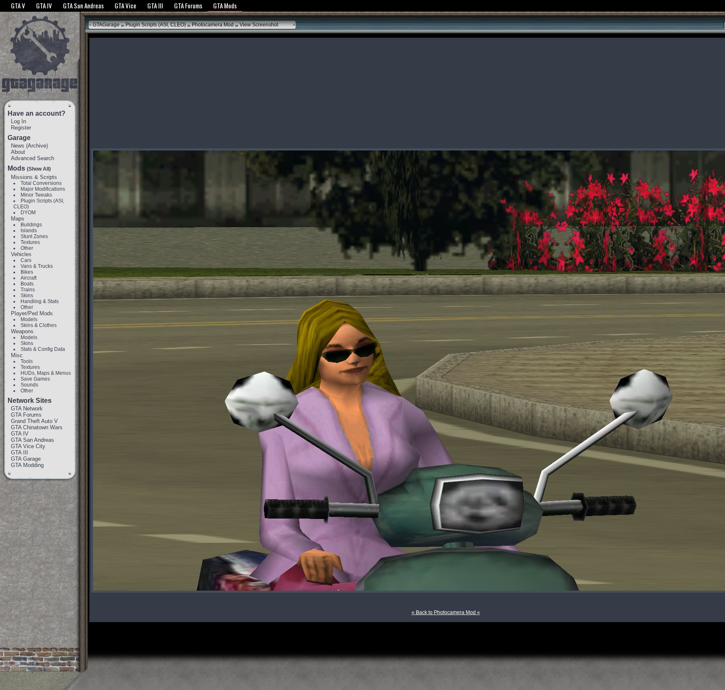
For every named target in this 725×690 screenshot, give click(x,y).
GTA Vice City (28, 446)
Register (21, 128)
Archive (37, 146)
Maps (17, 218)
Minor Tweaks (36, 195)
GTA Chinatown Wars (37, 427)
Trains (28, 290)
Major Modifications (43, 189)
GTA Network (27, 408)
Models (29, 319)
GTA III (19, 452)
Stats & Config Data (43, 349)
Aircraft (29, 278)
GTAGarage (106, 25)
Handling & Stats (40, 301)
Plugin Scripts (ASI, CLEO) (155, 25)
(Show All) (39, 169)
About (18, 152)
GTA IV (20, 434)
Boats (27, 284)
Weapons (22, 331)
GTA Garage (26, 459)
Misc (17, 355)
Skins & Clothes (39, 325)
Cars (26, 260)
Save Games (35, 379)
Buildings (31, 225)
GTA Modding (27, 465)
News (17, 146)
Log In (18, 121)
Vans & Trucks (37, 266)
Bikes (27, 272)
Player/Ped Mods (32, 313)
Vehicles (21, 254)
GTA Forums (26, 415)
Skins (27, 295)
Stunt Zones (34, 236)
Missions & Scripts (34, 177)
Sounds (29, 385)
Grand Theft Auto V (34, 421)
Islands (29, 230)
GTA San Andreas (32, 440)
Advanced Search (32, 158)
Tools (27, 361)
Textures (30, 242)
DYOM (28, 212)
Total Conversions (41, 183)
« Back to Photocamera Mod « (446, 612)
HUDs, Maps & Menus (46, 373)
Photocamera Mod (213, 25)
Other (27, 248)
